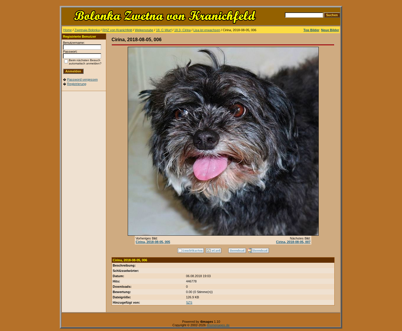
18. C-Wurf (164, 30)
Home (67, 30)
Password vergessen (82, 79)
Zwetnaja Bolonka (87, 30)
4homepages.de (218, 325)
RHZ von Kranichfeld (117, 30)
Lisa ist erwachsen (206, 30)
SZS (189, 302)
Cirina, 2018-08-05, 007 (293, 242)
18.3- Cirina (182, 30)
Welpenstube (144, 30)
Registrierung (76, 84)
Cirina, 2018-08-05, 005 (153, 242)
